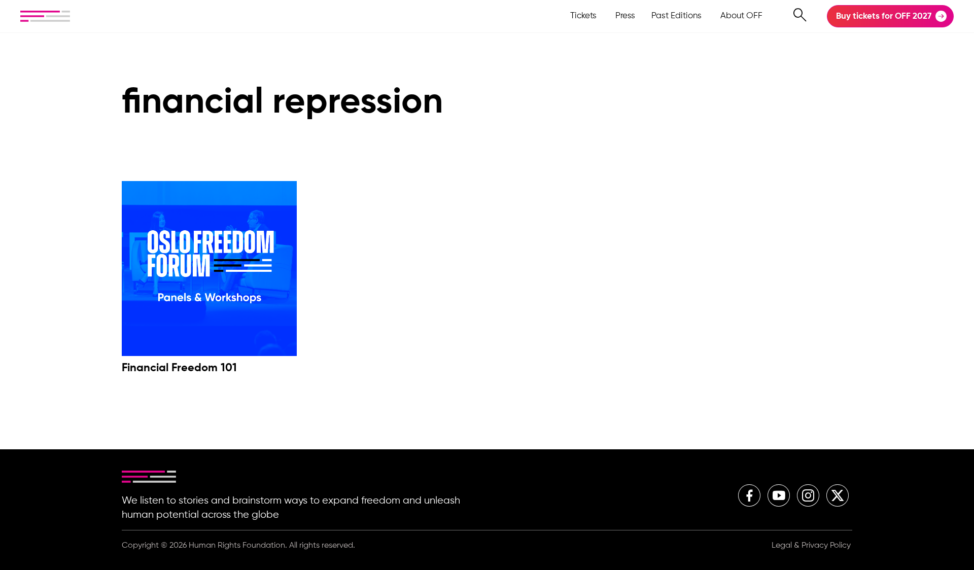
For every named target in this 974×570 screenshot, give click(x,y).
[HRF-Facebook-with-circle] (749, 495)
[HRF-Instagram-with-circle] (808, 495)
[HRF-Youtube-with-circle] (778, 495)
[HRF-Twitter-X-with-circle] (837, 495)
